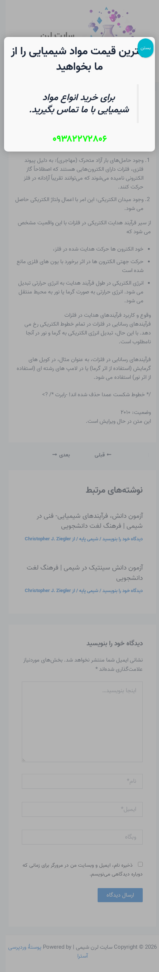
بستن (145, 47)
